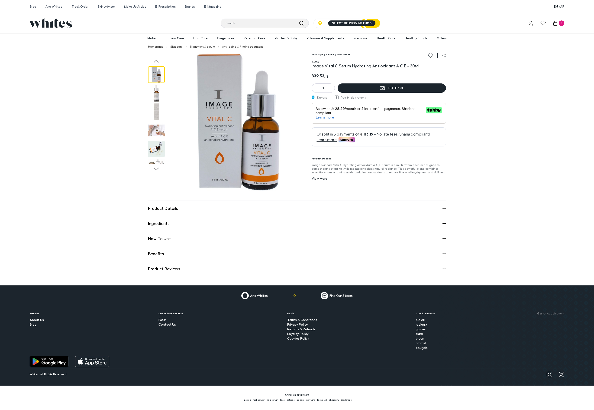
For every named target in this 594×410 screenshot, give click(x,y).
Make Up (153, 38)
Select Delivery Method (351, 23)
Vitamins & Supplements (325, 38)
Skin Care (177, 38)
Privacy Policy (297, 324)
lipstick (247, 399)
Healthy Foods (416, 38)
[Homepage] (51, 23)
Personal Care (254, 38)
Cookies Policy (298, 338)
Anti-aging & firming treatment (242, 47)
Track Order (79, 6)
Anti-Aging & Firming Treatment (331, 54)
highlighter (259, 399)
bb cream (334, 399)
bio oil (420, 319)
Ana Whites (53, 6)
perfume (310, 399)
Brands (190, 6)
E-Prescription (165, 6)
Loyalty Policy (298, 333)
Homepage (155, 47)
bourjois (422, 347)
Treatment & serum (202, 47)
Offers (442, 38)
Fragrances (225, 38)
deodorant (346, 399)
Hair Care (200, 38)
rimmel (421, 343)
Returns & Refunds (301, 329)
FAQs (162, 319)
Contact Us (167, 324)
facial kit (322, 399)
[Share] (444, 55)
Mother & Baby (285, 38)
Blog (33, 6)
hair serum (272, 399)
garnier (421, 329)
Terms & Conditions (302, 319)
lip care (300, 399)
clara (419, 333)
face (282, 399)
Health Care (386, 38)
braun (420, 338)
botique (291, 399)
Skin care (176, 47)
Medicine (361, 38)
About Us (37, 319)
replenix (421, 324)
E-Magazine (212, 6)
